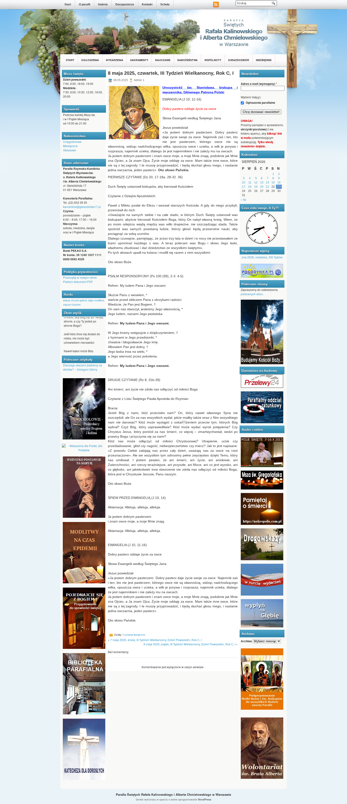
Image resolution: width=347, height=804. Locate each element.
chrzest (75, 300)
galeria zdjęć (86, 300)
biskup (66, 300)
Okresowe (69, 150)
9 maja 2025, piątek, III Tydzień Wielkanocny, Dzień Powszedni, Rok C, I (189, 644)
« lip (243, 199)
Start (67, 4)
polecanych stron (252, 294)
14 (267, 182)
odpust (67, 304)
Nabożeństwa (187, 60)
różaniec (76, 304)
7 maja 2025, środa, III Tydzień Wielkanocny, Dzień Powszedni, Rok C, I (156, 640)
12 (256, 182)
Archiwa (246, 641)
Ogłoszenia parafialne (260, 102)
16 (279, 182)
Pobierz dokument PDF (78, 282)
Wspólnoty (212, 60)
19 (256, 186)
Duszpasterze (124, 4)
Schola (164, 4)
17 (243, 186)
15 (273, 182)
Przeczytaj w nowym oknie (80, 277)
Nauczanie (162, 60)
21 (267, 186)
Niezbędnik (264, 60)
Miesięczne (70, 146)
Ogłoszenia (90, 60)
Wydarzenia (114, 60)
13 (261, 182)
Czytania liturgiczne (134, 634)
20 (261, 186)
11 (249, 182)
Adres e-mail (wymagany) (259, 84)
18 (249, 186)
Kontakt (147, 4)
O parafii (84, 4)
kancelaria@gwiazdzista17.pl (82, 207)
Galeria (103, 4)
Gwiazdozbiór (238, 60)
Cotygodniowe (72, 142)
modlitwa (99, 300)
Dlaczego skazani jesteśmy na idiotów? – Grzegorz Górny (82, 367)
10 (243, 182)
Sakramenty (139, 60)
